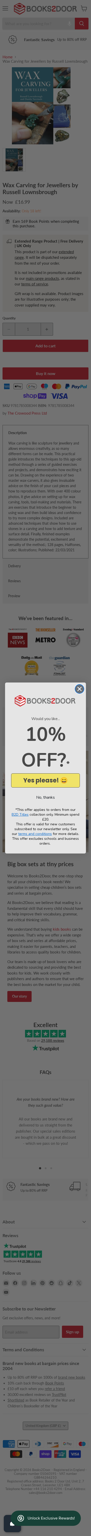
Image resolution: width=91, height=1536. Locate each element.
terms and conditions (35, 833)
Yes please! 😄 (45, 780)
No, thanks (45, 797)
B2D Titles (20, 814)
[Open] (12, 1523)
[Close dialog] (79, 689)
